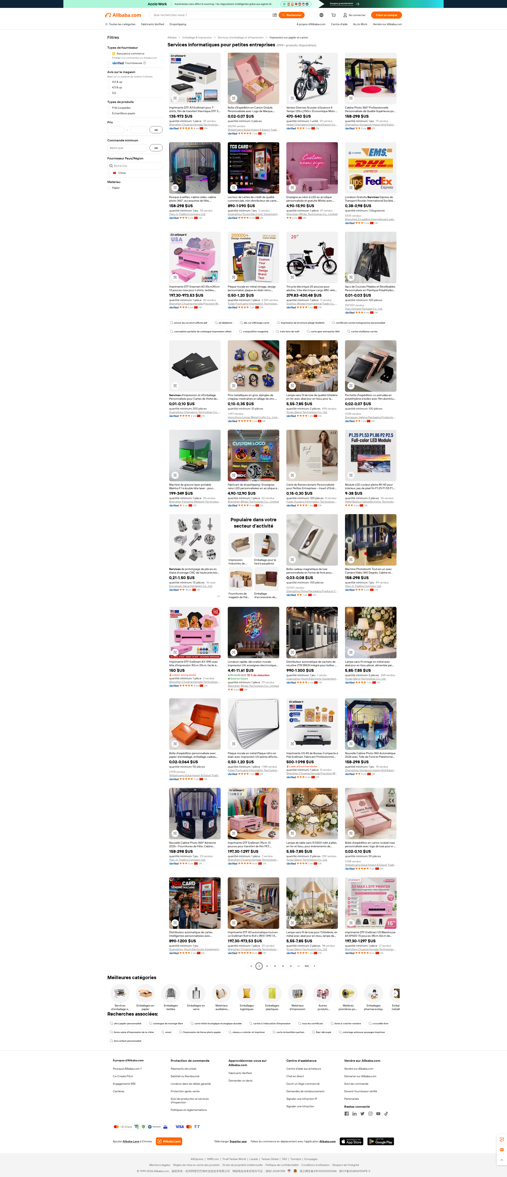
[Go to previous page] (251, 966)
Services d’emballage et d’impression (241, 37)
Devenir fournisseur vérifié (360, 1091)
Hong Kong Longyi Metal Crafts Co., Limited (253, 417)
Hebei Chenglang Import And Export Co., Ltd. (312, 124)
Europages (311, 1159)
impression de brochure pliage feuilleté (302, 322)
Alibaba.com (327, 1141)
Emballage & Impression (197, 37)
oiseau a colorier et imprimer (249, 1032)
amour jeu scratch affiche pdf (190, 322)
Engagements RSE (124, 1083)
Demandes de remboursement (305, 1091)
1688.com (213, 1159)
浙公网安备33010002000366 (318, 1171)
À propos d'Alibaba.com (128, 1060)
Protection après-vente (185, 1091)
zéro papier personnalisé (127, 1023)
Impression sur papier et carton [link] (289, 37)
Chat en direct (295, 1076)
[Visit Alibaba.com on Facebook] (346, 1113)
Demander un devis (241, 1080)
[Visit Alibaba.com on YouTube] (378, 1113)
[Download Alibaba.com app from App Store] (351, 1141)
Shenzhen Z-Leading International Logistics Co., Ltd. (370, 219)
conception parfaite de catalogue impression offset (203, 331)
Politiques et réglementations (189, 1109)
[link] (502, 1139)
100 (307, 966)
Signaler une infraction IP (301, 1098)
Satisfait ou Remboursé (185, 1076)
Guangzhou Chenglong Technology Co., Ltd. (195, 412)
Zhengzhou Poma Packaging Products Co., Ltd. (312, 591)
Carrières (118, 1091)
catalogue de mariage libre (168, 1023)
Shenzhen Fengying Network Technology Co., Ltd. (195, 501)
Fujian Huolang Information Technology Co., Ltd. (312, 501)
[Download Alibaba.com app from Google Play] (380, 1141)
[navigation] (135, 502)
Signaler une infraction (300, 1106)
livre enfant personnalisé (127, 1041)
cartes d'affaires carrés (364, 331)
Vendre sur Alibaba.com (358, 1068)
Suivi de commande (356, 1083)
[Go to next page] (314, 966)
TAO (284, 1159)
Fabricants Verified (240, 1073)
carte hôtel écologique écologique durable (218, 1023)
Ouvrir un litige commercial (302, 1083)
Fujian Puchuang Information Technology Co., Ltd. (253, 303)
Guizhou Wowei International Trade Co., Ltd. (312, 303)
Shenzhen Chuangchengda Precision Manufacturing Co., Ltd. (195, 303)
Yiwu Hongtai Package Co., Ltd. (364, 308)
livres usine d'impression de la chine (134, 1032)
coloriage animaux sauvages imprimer (364, 1032)
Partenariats (351, 1098)
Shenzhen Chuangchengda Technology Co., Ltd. (195, 124)
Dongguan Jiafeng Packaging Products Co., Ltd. (370, 417)
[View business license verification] (289, 1171)
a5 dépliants (225, 322)
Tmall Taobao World (234, 1159)
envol (168, 1032)
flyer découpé (323, 1032)
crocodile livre (380, 1023)
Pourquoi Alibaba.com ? (127, 1068)
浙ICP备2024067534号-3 (354, 1171)
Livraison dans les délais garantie (191, 1083)
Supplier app (238, 1141)
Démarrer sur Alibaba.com (360, 1076)
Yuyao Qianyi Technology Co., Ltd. (306, 412)
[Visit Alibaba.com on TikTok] (386, 1113)
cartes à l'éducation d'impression (272, 1023)
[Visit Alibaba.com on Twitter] (362, 1113)
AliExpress (197, 1159)
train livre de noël (289, 331)
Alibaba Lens (131, 1141)
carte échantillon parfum (290, 1032)
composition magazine (255, 331)
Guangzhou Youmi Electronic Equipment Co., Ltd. (253, 214)
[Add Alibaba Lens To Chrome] (169, 1141)
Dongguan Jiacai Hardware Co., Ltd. (191, 586)
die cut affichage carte (256, 322)
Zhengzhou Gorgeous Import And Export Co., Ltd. (370, 124)
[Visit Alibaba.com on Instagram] (370, 1113)
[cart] (334, 15)
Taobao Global (269, 1159)
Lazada (253, 1159)
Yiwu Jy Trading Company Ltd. (187, 214)
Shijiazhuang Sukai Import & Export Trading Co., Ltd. (253, 129)
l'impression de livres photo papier (202, 1032)
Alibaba (172, 37)
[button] (274, 15)
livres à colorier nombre (348, 1023)
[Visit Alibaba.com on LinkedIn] (354, 1113)
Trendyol (295, 1159)
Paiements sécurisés (183, 1068)
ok (156, 130)
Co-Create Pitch (123, 1076)
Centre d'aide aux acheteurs (303, 1068)
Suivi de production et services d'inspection (190, 1100)
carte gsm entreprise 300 (325, 331)
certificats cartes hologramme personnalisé (360, 322)
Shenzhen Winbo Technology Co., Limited (311, 214)
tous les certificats (312, 1023)
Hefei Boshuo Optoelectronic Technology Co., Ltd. (370, 501)
